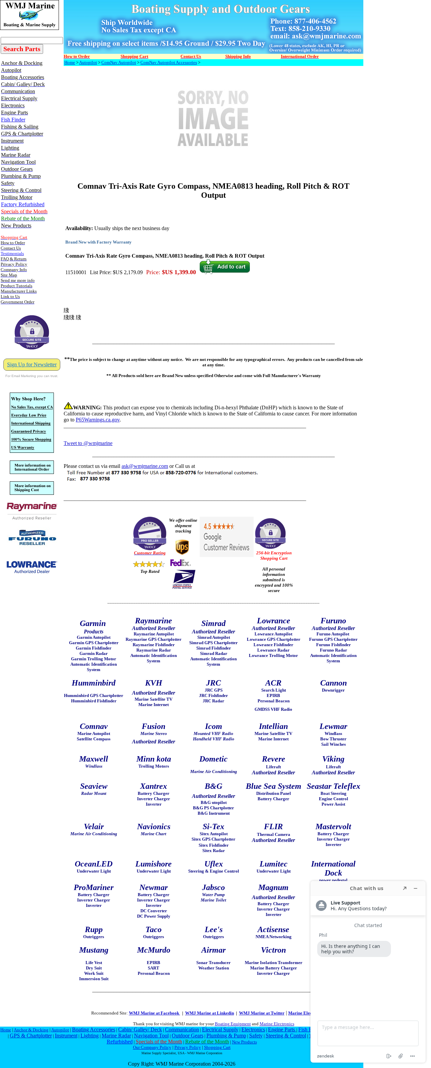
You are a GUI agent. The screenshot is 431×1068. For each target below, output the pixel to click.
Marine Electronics (277, 1023)
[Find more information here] (368, 972)
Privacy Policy (187, 1047)
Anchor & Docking (31, 1029)
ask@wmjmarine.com (145, 466)
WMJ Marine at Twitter (262, 1013)
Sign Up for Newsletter (32, 364)
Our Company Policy (152, 1047)
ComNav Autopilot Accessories (168, 62)
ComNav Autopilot (118, 62)
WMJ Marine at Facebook (154, 1013)
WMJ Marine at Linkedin (209, 1013)
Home (69, 62)
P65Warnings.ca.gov (98, 419)
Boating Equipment (233, 1023)
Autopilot (88, 62)
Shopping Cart (217, 1047)
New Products (244, 1041)
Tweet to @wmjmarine (88, 443)
